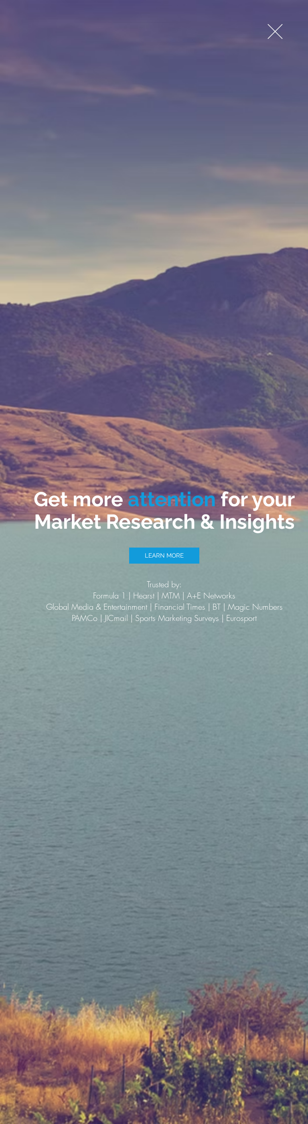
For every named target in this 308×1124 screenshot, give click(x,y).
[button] (275, 31)
